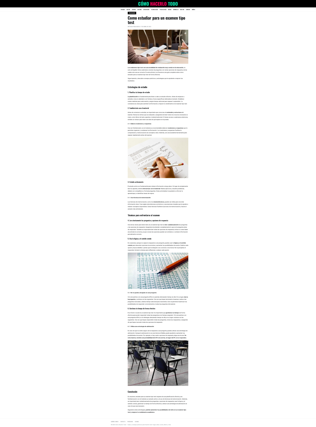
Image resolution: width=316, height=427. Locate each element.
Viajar (134, 9)
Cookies (137, 421)
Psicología (163, 9)
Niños (193, 9)
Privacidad (130, 421)
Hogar (123, 9)
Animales (175, 9)
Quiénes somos (114, 421)
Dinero (188, 9)
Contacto (122, 421)
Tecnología (154, 9)
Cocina (139, 9)
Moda (169, 9)
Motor (182, 9)
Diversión (146, 9)
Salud (128, 9)
